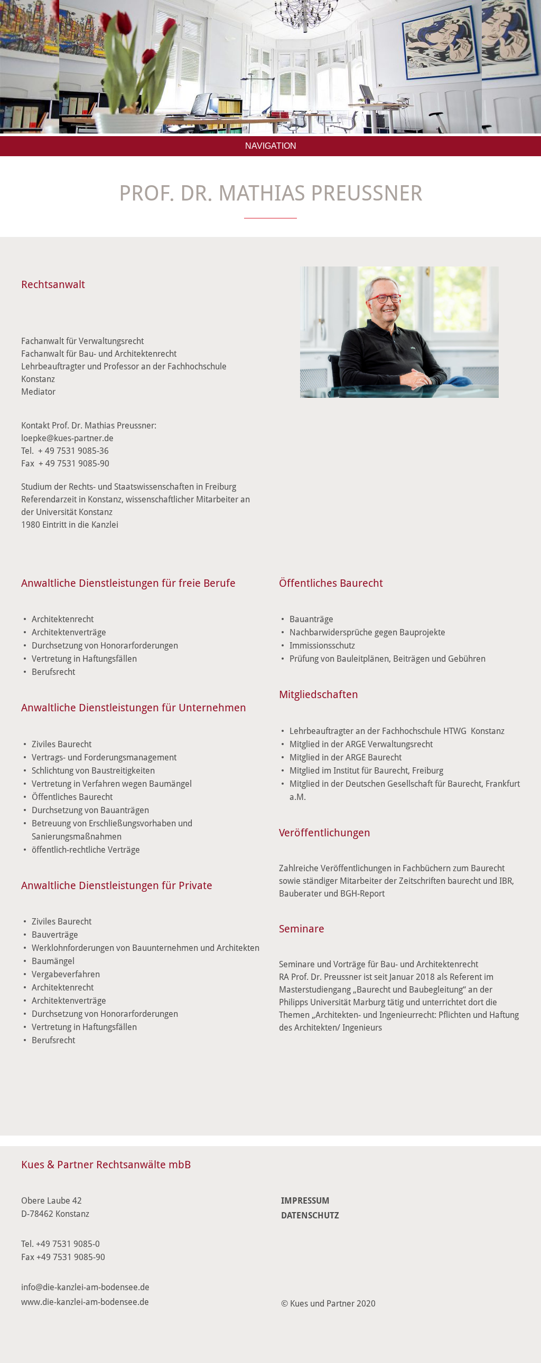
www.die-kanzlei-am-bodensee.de (85, 1302)
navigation (270, 145)
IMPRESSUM (305, 1201)
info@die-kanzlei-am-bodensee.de (85, 1287)
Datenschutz (310, 1216)
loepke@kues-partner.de (67, 438)
